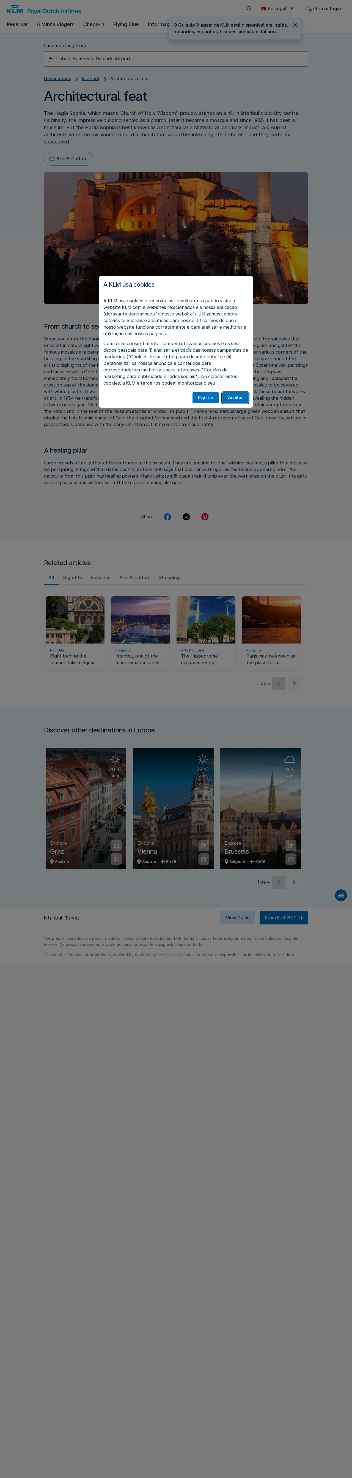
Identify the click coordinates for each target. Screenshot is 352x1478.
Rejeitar (205, 397)
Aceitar (235, 397)
